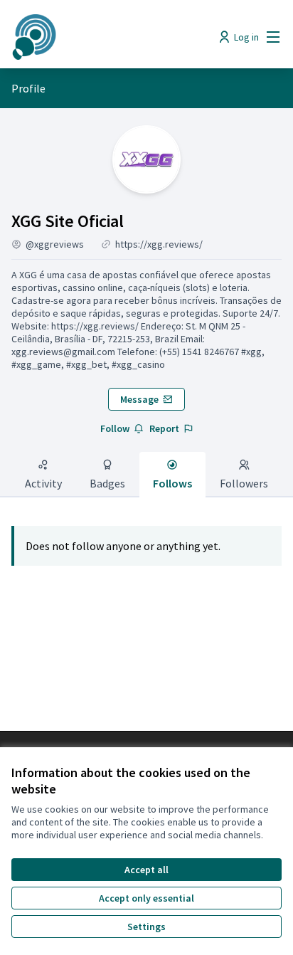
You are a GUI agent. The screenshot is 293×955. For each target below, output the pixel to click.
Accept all (146, 869)
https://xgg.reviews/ (159, 244)
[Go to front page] (111, 37)
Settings (146, 926)
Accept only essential (146, 898)
